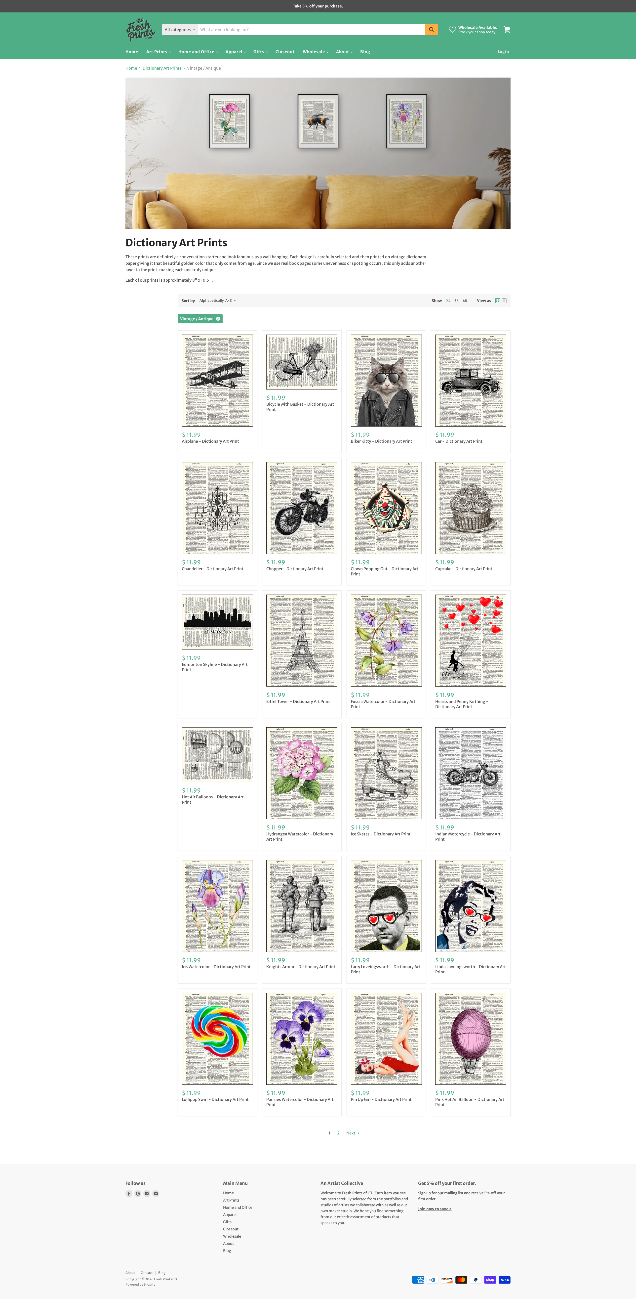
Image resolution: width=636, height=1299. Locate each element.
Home (131, 51)
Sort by (188, 301)
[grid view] (497, 300)
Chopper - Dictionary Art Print (294, 568)
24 (448, 301)
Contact (147, 1273)
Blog (365, 51)
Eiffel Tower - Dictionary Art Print (298, 701)
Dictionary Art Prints (162, 68)
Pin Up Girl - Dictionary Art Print (381, 1099)
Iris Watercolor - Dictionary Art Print (216, 966)
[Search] (431, 29)
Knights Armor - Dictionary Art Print (300, 966)
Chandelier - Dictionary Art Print (212, 568)
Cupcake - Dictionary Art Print (463, 568)
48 (465, 301)
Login (504, 51)
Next (351, 1132)
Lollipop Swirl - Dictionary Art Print (215, 1099)
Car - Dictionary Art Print (458, 441)
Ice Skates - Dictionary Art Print (381, 833)
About (343, 51)
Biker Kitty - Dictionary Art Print (381, 441)
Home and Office (196, 51)
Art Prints (157, 51)
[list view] (504, 300)
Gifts (259, 51)
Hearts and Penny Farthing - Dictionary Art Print (461, 704)
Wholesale (314, 51)
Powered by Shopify (140, 1284)
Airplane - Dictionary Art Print (210, 441)
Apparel (234, 51)
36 (456, 301)
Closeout (285, 51)
